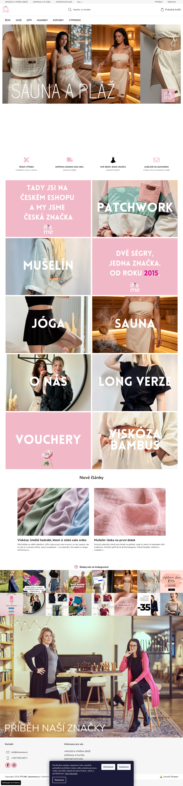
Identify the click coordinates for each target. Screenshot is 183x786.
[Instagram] (14, 765)
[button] (10, 87)
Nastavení (59, 780)
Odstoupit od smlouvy (11, 782)
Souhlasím (124, 767)
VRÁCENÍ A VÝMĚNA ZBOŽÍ (16, 2)
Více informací (71, 773)
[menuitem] (7, 20)
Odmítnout (108, 767)
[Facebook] (8, 765)
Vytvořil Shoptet (170, 776)
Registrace (172, 2)
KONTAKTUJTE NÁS (64, 2)
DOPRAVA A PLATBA (41, 2)
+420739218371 (19, 758)
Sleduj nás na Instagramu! (94, 567)
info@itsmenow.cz (19, 752)
